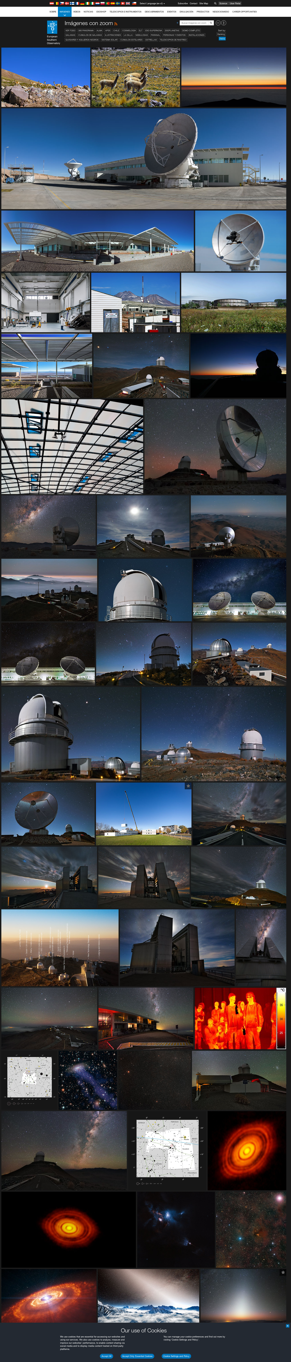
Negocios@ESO (221, 11)
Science (223, 3)
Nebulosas (142, 35)
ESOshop (101, 11)
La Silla (128, 35)
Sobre (53, 11)
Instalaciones (196, 35)
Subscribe (183, 3)
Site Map (203, 3)
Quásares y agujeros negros (82, 40)
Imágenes (65, 11)
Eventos (171, 11)
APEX (107, 30)
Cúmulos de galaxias (90, 35)
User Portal (235, 3)
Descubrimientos (154, 11)
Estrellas (151, 40)
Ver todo (70, 30)
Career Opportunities (244, 11)
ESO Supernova (153, 30)
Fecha (222, 38)
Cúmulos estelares (131, 40)
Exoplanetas (172, 30)
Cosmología (129, 30)
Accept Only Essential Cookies (137, 1356)
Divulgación (186, 11)
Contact (193, 3)
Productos (203, 11)
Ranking (221, 34)
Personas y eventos (174, 35)
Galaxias (70, 35)
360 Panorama (86, 30)
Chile (116, 30)
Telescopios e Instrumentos (125, 11)
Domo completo (191, 30)
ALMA (99, 30)
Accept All (106, 1356)
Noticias (88, 11)
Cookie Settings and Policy (176, 1356)
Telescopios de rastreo (173, 40)
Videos (76, 11)
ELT (140, 30)
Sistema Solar (109, 40)
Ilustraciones (113, 35)
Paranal (155, 35)
